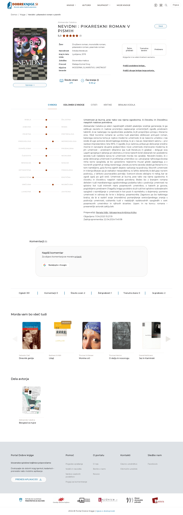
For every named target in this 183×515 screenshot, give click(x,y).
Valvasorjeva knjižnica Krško (123, 212)
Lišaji (51, 358)
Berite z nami (99, 469)
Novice (96, 474)
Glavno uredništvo (128, 464)
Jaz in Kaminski (147, 358)
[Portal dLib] (84, 500)
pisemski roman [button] (97, 47)
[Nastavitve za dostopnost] (155, 5)
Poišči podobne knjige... (134, 65)
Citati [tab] (94, 105)
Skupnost (102, 5)
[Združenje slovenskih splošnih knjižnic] (108, 500)
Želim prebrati (129, 49)
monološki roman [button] (97, 44)
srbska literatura (79, 51)
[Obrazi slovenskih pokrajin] (134, 500)
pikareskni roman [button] (80, 47)
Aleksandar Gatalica (67, 22)
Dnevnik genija (26, 358)
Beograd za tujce (27, 423)
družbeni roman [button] (80, 44)
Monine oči (84, 358)
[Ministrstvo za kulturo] (31, 500)
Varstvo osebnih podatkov (73, 475)
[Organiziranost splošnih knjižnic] (61, 500)
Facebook (152, 464)
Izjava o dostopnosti (105, 511)
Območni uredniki (128, 469)
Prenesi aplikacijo (26, 479)
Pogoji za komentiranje (76, 482)
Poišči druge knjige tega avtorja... (139, 70)
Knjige (70, 5)
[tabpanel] (91, 171)
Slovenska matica (80, 60)
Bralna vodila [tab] (126, 105)
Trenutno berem (144, 49)
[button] (168, 339)
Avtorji (86, 5)
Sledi (161, 26)
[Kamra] (158, 500)
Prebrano (158, 49)
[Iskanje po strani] (166, 5)
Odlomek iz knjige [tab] (73, 105)
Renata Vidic (102, 212)
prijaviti (77, 257)
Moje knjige (123, 5)
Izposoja (29, 85)
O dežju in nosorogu (119, 358)
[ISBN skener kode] (160, 5)
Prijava (176, 5)
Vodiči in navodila (73, 469)
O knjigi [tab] (52, 105)
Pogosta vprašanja (74, 464)
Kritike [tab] (108, 105)
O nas (95, 464)
